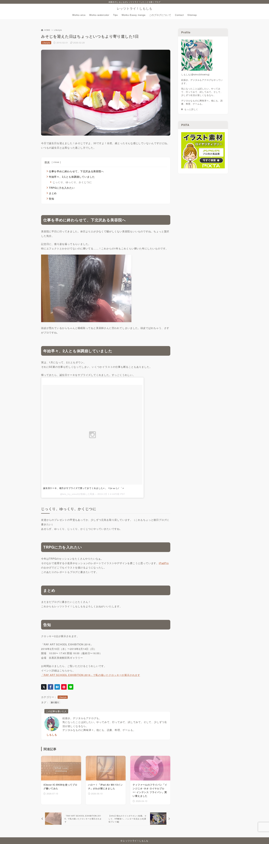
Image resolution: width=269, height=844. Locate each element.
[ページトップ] (262, 837)
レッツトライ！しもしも (134, 8)
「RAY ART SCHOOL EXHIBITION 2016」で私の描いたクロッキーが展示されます (90, 675)
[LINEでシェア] (70, 687)
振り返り (55, 702)
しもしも (52, 734)
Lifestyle (58, 30)
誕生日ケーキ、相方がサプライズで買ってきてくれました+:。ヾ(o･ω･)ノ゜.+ (83, 488)
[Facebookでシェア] (50, 687)
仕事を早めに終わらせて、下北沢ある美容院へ (76, 171)
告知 (51, 198)
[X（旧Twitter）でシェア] (44, 687)
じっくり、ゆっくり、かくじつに (72, 182)
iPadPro (164, 563)
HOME (47, 30)
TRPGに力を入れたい (62, 187)
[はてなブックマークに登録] (57, 687)
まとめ (53, 193)
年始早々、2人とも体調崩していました (72, 176)
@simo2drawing (200, 74)
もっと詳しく (190, 109)
